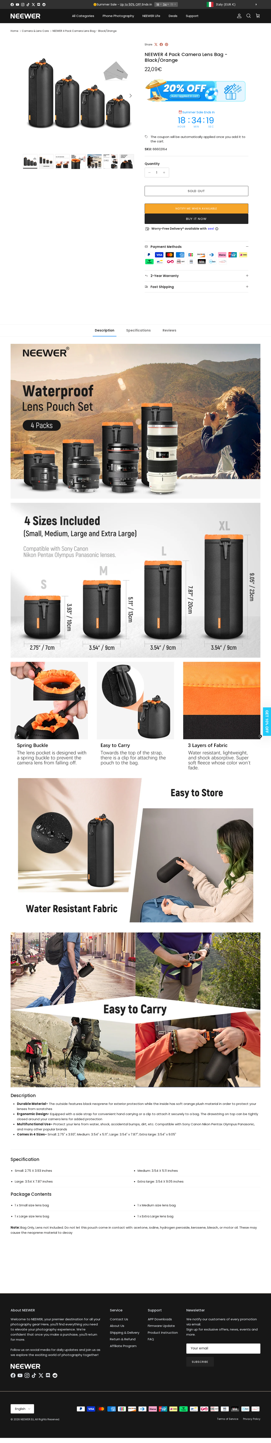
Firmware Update (161, 1326)
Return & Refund (123, 1339)
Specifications (138, 330)
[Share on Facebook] (161, 44)
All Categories (83, 16)
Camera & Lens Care (35, 31)
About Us (117, 1326)
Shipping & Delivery (124, 1332)
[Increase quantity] (165, 172)
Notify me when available (196, 209)
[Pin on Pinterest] (166, 44)
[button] (265, 721)
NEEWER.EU (27, 1419)
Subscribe (200, 1362)
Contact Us (119, 1319)
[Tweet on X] (156, 44)
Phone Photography (118, 16)
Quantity (152, 164)
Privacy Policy (251, 1419)
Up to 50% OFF (131, 4)
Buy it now (196, 218)
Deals (173, 16)
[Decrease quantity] (148, 172)
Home (14, 31)
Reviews (169, 330)
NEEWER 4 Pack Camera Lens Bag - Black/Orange (84, 31)
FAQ (151, 1339)
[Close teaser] (260, 736)
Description (104, 330)
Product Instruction (163, 1332)
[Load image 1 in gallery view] (79, 93)
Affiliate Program (123, 1346)
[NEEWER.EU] (25, 16)
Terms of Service (227, 1419)
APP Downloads (160, 1319)
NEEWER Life (151, 16)
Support (192, 16)
